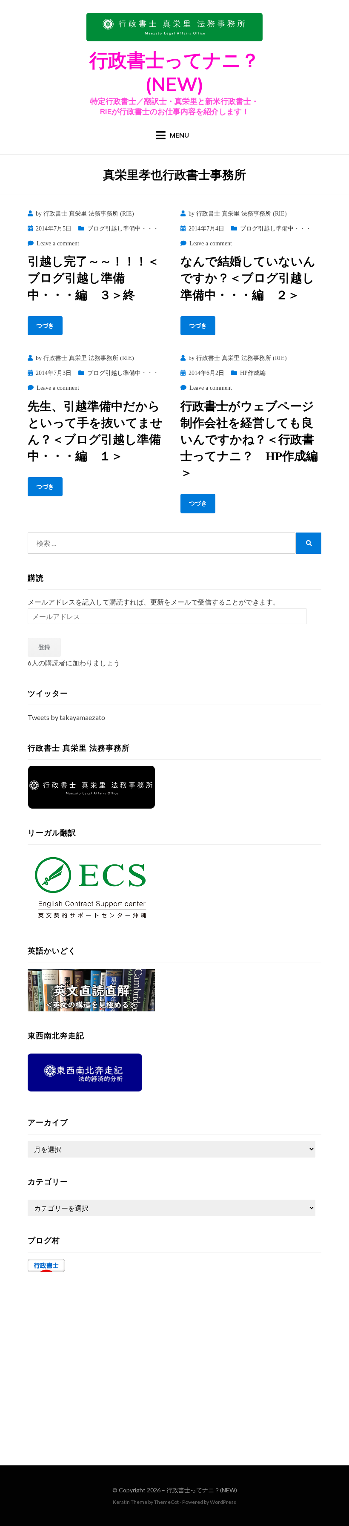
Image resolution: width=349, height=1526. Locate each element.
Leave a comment (58, 243)
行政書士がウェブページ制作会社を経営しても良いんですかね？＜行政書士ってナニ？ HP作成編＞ (249, 440)
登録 (44, 647)
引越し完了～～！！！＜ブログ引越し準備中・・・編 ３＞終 (93, 278)
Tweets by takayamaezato (66, 717)
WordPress (223, 1502)
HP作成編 (253, 373)
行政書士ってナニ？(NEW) (201, 1490)
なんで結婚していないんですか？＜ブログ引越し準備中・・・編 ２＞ (247, 278)
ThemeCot (166, 1502)
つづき (45, 325)
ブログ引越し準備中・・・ (123, 228)
